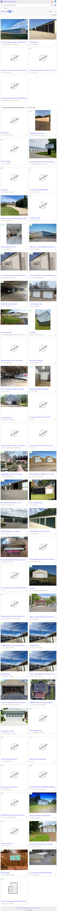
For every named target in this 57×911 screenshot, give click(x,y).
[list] (2, 11)
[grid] (7, 11)
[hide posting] (26, 44)
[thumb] (4, 11)
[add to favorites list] (2, 44)
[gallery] (9, 11)
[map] (12, 11)
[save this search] (55, 5)
